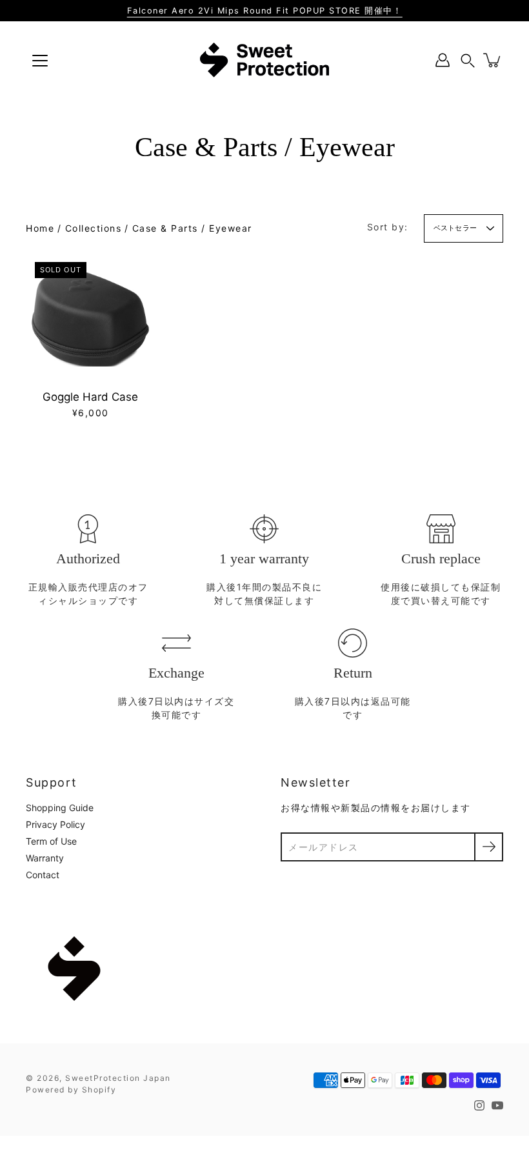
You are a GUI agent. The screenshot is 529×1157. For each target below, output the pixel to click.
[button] (468, 60)
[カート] (493, 60)
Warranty (45, 857)
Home (40, 228)
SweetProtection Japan (118, 1078)
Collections (93, 228)
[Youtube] (497, 1105)
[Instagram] (479, 1105)
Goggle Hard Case (90, 396)
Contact (42, 874)
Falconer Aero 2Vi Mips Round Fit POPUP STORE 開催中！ (265, 10)
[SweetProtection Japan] (264, 60)
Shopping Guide (60, 807)
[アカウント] (442, 60)
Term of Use (51, 841)
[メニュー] (40, 60)
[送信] (488, 846)
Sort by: (387, 226)
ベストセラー (455, 227)
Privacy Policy (55, 824)
